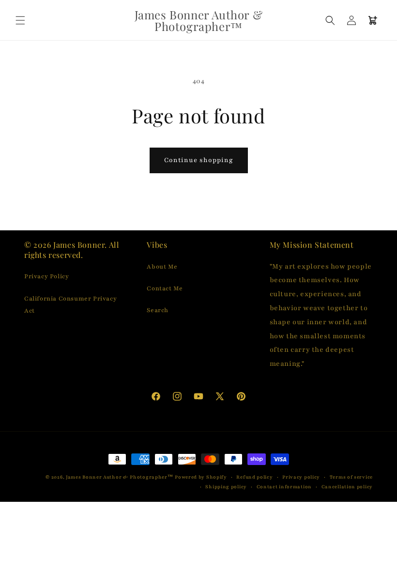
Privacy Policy (46, 276)
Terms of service (351, 477)
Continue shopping (198, 160)
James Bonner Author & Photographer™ (119, 477)
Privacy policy (301, 477)
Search (157, 310)
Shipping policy (226, 486)
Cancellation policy (347, 486)
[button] (20, 20)
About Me (162, 266)
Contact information (284, 486)
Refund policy (254, 477)
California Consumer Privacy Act (70, 305)
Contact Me (165, 288)
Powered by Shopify (201, 477)
